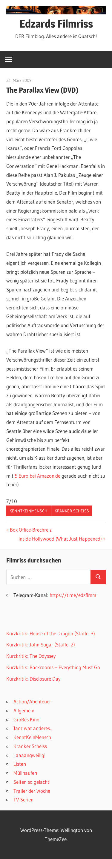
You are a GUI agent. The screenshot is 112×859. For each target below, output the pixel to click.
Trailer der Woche (31, 791)
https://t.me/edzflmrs (73, 595)
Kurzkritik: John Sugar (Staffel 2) (40, 644)
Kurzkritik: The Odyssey (31, 656)
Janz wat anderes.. (32, 728)
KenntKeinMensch (28, 511)
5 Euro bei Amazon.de (36, 476)
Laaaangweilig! (29, 755)
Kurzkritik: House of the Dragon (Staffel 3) (50, 633)
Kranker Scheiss (72, 511)
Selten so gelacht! (32, 782)
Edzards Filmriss (56, 23)
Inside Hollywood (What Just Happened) (60, 538)
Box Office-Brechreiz (31, 529)
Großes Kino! (27, 719)
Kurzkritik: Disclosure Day (33, 679)
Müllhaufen (25, 773)
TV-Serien (23, 799)
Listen (19, 764)
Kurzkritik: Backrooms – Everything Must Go (53, 667)
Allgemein (23, 710)
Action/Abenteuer (32, 701)
